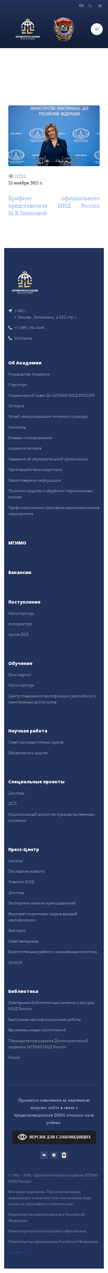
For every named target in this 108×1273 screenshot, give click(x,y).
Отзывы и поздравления (30, 437)
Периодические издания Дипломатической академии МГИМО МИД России (48, 1044)
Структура (17, 384)
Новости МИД (21, 882)
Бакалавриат (19, 674)
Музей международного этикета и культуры (48, 416)
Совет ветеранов (23, 941)
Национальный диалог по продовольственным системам (51, 817)
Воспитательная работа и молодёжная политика (52, 951)
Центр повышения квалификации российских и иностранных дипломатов (52, 699)
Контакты (23, 338)
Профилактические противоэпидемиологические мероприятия (54, 510)
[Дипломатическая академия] (27, 29)
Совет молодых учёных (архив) (36, 742)
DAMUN (15, 962)
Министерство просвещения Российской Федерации (53, 1241)
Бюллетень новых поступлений (37, 1030)
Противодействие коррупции (35, 469)
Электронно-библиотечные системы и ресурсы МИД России (51, 1005)
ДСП (12, 803)
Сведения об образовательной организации (48, 459)
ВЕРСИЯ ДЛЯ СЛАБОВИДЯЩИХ (60, 1137)
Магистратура (21, 613)
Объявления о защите (28, 753)
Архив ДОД (18, 634)
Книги (14, 1057)
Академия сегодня (24, 448)
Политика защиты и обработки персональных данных (50, 494)
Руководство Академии (29, 374)
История (16, 406)
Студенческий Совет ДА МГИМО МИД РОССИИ (51, 395)
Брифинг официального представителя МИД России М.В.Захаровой (54, 205)
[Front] (25, 282)
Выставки (17, 930)
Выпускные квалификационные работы (44, 1019)
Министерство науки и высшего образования (47, 1231)
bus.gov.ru (17, 1252)
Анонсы (15, 861)
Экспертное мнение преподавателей (42, 903)
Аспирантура (20, 624)
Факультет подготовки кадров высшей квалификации (42, 917)
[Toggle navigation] (97, 29)
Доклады (16, 793)
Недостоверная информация (34, 480)
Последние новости (26, 871)
